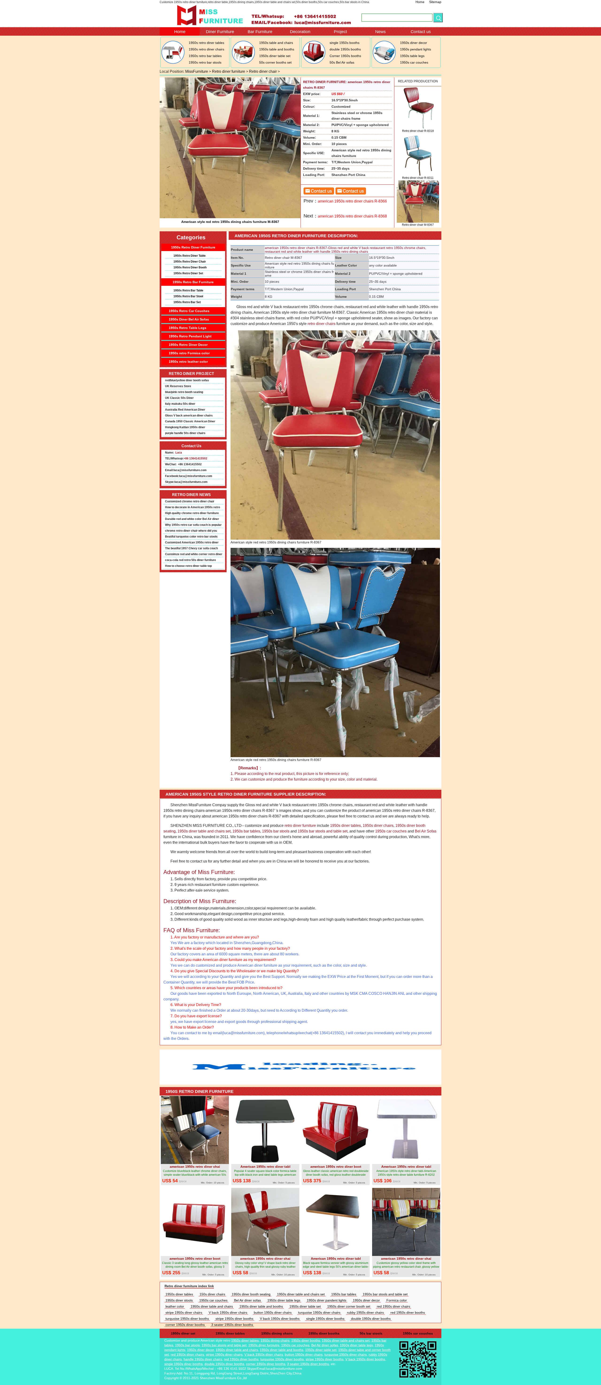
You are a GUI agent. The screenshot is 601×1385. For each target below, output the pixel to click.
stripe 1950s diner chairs (184, 1312)
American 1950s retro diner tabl (265, 1166)
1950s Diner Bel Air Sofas (189, 319)
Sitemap (435, 2)
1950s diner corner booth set (348, 1306)
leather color (175, 1306)
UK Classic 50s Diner (179, 398)
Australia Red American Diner (185, 409)
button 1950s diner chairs (273, 1312)
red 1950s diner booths (407, 1312)
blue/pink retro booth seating (184, 392)
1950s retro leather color (188, 361)
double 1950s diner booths (371, 1318)
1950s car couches (414, 62)
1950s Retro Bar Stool (188, 296)
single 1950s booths (344, 43)
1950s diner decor (413, 43)
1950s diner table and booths (261, 1306)
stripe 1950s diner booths (234, 1318)
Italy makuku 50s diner (180, 403)
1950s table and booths (276, 49)
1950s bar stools (275, 831)
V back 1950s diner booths (280, 1318)
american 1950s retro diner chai (195, 1166)
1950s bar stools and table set (322, 831)
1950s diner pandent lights (326, 1300)
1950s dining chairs (277, 1333)
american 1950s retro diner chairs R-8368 (352, 216)
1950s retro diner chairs (206, 49)
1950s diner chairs (378, 826)
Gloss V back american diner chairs (189, 415)
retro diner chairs (321, 324)
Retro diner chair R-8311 (418, 177)
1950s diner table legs (283, 1300)
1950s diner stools (179, 1300)
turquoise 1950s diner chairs (319, 1312)
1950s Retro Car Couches (189, 311)
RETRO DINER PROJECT (191, 374)
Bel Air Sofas (425, 831)
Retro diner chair (263, 71)
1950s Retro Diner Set (188, 273)
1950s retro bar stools (205, 62)
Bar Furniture (260, 31)
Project (340, 31)
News (380, 31)
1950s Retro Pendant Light (190, 336)
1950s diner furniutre (263, 1345)
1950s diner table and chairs (212, 1306)
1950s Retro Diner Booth (190, 267)
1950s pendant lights (415, 49)
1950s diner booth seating (251, 1294)
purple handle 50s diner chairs (185, 433)
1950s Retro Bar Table (188, 290)
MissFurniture (196, 71)
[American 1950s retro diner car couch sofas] (384, 63)
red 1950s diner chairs (393, 1306)
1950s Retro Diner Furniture (193, 247)
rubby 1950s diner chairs (365, 1312)
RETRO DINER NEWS (191, 495)
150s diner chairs (212, 1294)
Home (420, 2)
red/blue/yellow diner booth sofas (187, 380)
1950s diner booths (323, 1333)
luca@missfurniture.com (190, 470)
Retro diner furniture (228, 71)
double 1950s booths (345, 49)
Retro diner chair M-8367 (418, 224)
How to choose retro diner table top (188, 566)
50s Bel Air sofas (342, 62)
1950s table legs (412, 56)
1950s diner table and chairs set (204, 831)
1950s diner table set (274, 56)
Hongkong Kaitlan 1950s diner (185, 427)
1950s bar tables (246, 831)
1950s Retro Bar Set (187, 302)
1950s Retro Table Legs (187, 328)
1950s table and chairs (276, 43)
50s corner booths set (275, 62)
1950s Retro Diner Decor (188, 345)
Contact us (421, 31)
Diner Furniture (220, 31)
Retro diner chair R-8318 (418, 131)
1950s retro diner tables (206, 43)
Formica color (396, 1300)
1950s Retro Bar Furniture (193, 282)
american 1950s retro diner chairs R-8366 (352, 201)
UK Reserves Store (178, 386)
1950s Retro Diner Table (189, 255)
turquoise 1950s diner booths (187, 1318)
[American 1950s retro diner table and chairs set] (243, 63)
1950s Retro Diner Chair (189, 261)
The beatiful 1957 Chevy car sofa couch (191, 548)
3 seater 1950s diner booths (232, 1325)
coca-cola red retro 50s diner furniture (190, 560)
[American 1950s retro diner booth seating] (313, 63)
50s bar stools (371, 1333)
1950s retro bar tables (205, 56)
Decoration (300, 31)
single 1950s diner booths (325, 1318)
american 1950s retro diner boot (335, 1166)
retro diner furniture (300, 826)
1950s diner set (183, 1333)
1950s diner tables (345, 826)
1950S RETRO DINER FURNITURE (200, 1091)
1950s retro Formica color (189, 353)
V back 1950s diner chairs (228, 1312)
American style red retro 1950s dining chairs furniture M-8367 (230, 222)
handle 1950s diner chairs (203, 1359)
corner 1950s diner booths (185, 1325)
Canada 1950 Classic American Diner (190, 421)
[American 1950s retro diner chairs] (173, 63)
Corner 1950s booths (345, 56)
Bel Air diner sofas (247, 1300)
